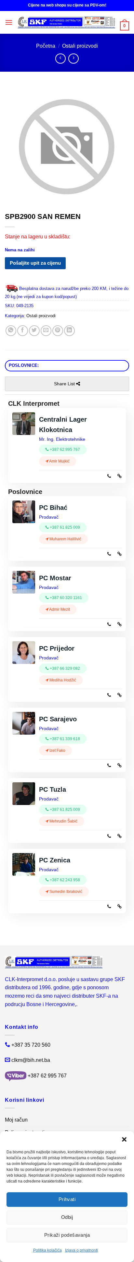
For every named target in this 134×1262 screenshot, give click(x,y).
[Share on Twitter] (34, 330)
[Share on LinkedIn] (69, 330)
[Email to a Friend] (46, 330)
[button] (124, 1139)
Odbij (67, 1217)
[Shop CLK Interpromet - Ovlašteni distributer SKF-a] (66, 22)
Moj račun (16, 1120)
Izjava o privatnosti (81, 1250)
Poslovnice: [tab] (24, 365)
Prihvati (67, 1199)
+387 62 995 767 (47, 1075)
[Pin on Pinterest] (57, 330)
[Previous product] (73, 59)
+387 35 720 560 (30, 1045)
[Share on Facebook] (22, 330)
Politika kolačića (47, 1250)
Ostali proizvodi (80, 46)
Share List (65, 383)
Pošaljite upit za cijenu (35, 263)
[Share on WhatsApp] (11, 330)
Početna (45, 46)
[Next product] (60, 59)
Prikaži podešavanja (67, 1235)
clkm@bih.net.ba (30, 1060)
